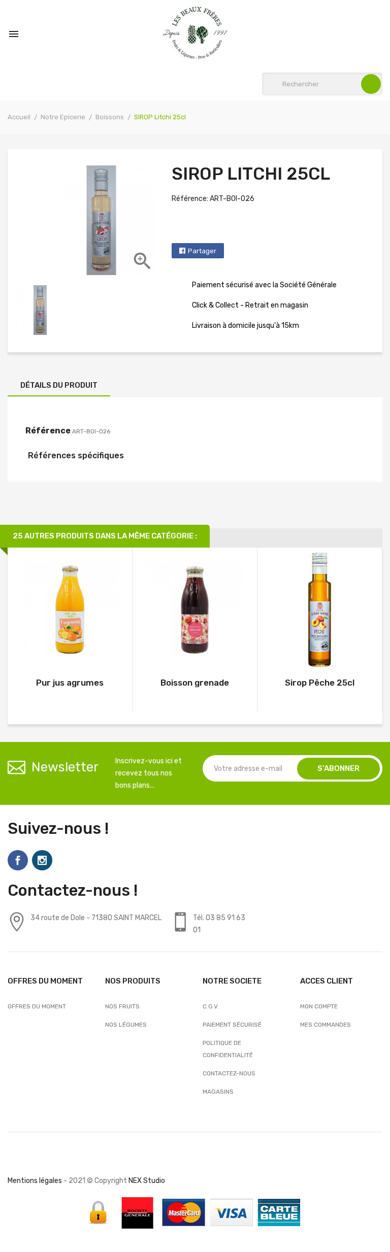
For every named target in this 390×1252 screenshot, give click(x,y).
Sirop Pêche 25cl (319, 682)
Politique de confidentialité (228, 1049)
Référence (48, 430)
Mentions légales (35, 1180)
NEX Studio (146, 1180)
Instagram (42, 860)
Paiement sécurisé (232, 1024)
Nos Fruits (122, 1006)
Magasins (218, 1091)
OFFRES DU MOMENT (37, 1006)
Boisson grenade (194, 682)
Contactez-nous (229, 1073)
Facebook (18, 860)
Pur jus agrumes (70, 682)
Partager (202, 251)
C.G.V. (211, 1006)
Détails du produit (59, 385)
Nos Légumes (126, 1024)
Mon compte (319, 1006)
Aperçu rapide (70, 612)
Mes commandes (325, 1024)
